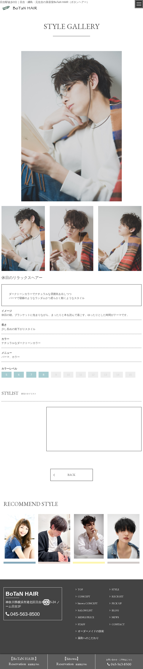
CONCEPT (84, 596)
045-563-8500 (121, 664)
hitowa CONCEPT (88, 603)
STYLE (115, 589)
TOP (80, 589)
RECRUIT (117, 596)
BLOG (115, 610)
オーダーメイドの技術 (91, 631)
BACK (71, 475)
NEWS (115, 617)
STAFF (81, 624)
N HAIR (22, 594)
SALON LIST (85, 610)
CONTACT (118, 624)
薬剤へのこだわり (88, 638)
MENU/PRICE (86, 617)
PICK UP (117, 603)
